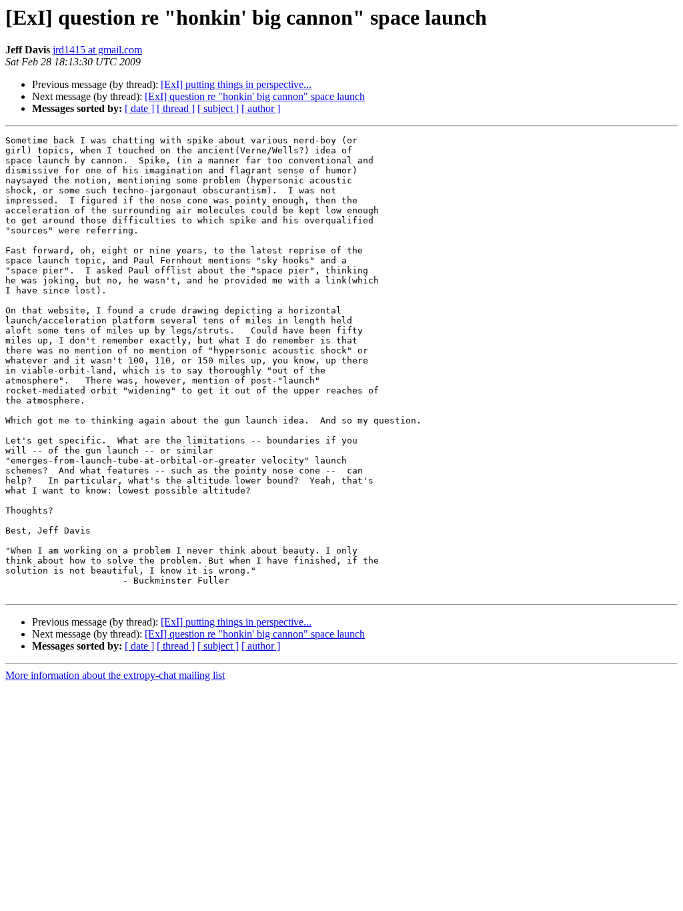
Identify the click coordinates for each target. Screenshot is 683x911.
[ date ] (139, 108)
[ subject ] (218, 108)
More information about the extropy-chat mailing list (115, 675)
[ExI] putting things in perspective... (236, 84)
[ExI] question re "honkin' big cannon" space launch (255, 96)
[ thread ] (176, 108)
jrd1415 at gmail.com (97, 49)
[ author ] (260, 108)
